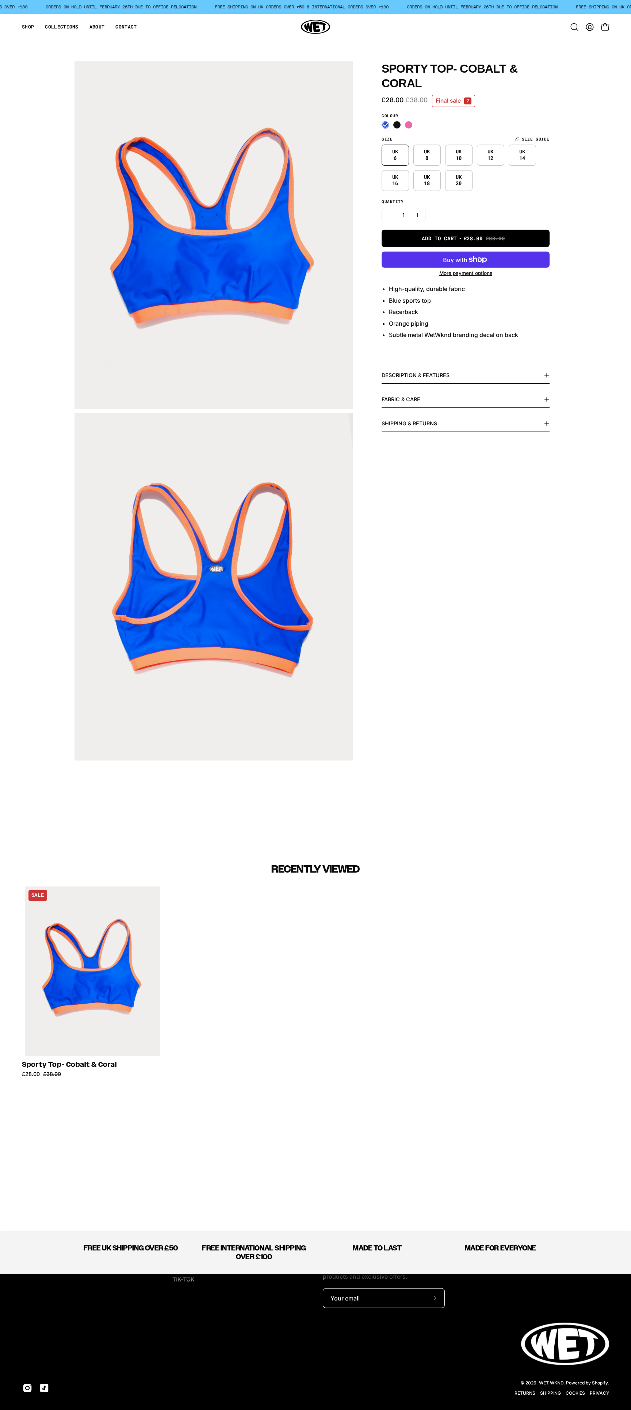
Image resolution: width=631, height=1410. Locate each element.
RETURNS (525, 1393)
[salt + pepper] (397, 125)
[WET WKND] (315, 27)
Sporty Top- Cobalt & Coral (69, 1064)
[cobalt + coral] (385, 125)
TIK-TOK (183, 1279)
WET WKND (551, 1382)
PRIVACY (599, 1393)
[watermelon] (408, 125)
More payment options (465, 273)
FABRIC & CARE (401, 399)
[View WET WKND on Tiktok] (44, 1388)
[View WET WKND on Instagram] (27, 1388)
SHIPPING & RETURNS (409, 423)
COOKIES (575, 1393)
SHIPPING (550, 1393)
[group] (315, 981)
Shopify (600, 1382)
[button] (27, 26)
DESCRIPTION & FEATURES (416, 375)
